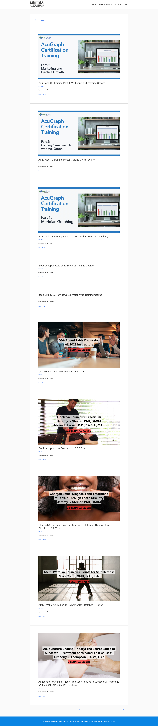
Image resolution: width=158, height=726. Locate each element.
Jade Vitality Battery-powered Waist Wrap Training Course (70, 294)
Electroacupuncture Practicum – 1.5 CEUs (61, 448)
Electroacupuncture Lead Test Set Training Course (66, 265)
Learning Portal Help (104, 4)
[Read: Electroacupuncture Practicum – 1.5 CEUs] (79, 421)
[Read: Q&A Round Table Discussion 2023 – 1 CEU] (79, 345)
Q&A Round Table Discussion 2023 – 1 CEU (62, 371)
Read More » (42, 94)
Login (125, 4)
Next (124, 709)
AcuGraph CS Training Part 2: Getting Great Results (66, 159)
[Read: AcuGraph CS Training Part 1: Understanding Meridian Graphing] (79, 210)
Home (94, 4)
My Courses (117, 4)
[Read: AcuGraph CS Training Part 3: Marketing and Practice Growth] (79, 56)
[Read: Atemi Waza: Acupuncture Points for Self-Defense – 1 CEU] (79, 578)
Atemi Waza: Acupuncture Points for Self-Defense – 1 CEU (70, 604)
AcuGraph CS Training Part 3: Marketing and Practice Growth (71, 83)
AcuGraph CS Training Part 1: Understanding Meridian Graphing (73, 236)
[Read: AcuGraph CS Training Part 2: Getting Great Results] (79, 133)
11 (80, 709)
